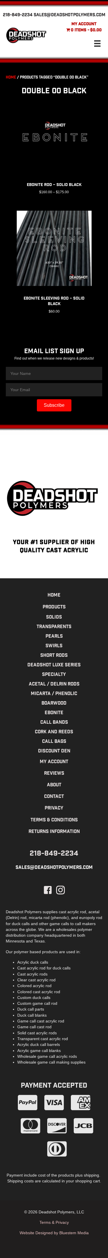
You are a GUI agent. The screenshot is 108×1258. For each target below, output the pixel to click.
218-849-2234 (18, 15)
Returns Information (54, 832)
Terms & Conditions (54, 820)
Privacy (54, 808)
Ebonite (54, 713)
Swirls (54, 646)
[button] (54, 405)
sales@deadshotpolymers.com (69, 15)
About (54, 785)
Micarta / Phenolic (54, 694)
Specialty (54, 675)
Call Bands (54, 722)
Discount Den (54, 751)
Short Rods (54, 655)
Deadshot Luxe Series (54, 665)
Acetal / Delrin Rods (54, 684)
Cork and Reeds (54, 732)
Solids (54, 617)
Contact (54, 797)
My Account (83, 24)
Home (11, 78)
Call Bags (54, 742)
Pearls (54, 636)
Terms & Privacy (54, 1222)
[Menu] (97, 43)
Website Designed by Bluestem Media (54, 1232)
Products (54, 607)
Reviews (54, 773)
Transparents (54, 627)
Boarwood (54, 703)
